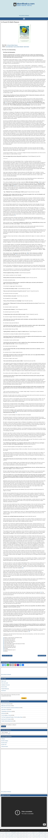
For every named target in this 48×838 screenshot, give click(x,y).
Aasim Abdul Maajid (9, 46)
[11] (41, 592)
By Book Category (4, 740)
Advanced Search (4, 746)
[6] (15, 215)
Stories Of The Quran (5, 703)
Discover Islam (4, 686)
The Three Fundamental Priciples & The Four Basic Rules (11, 717)
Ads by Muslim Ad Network (24, 15)
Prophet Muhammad (5, 688)
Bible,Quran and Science (5, 705)
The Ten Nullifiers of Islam (6, 715)
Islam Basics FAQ (4, 709)
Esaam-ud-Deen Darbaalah (18, 46)
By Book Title (3, 744)
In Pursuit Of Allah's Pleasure (12, 45)
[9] (16, 412)
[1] (26, 68)
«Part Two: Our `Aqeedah (7, 655)
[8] (16, 254)
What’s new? (3, 681)
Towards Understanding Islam (6, 721)
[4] (39, 182)
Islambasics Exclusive (5, 684)
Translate (8, 733)
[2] (5, 102)
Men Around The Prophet (5, 719)
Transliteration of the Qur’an (6, 711)
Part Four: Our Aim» (42, 655)
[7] (27, 253)
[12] (29, 631)
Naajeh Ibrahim (26, 46)
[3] (28, 103)
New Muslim (3, 690)
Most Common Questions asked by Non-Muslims (10, 707)
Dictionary (3, 713)
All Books (3, 738)
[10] (22, 567)
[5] (14, 185)
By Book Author (4, 742)
